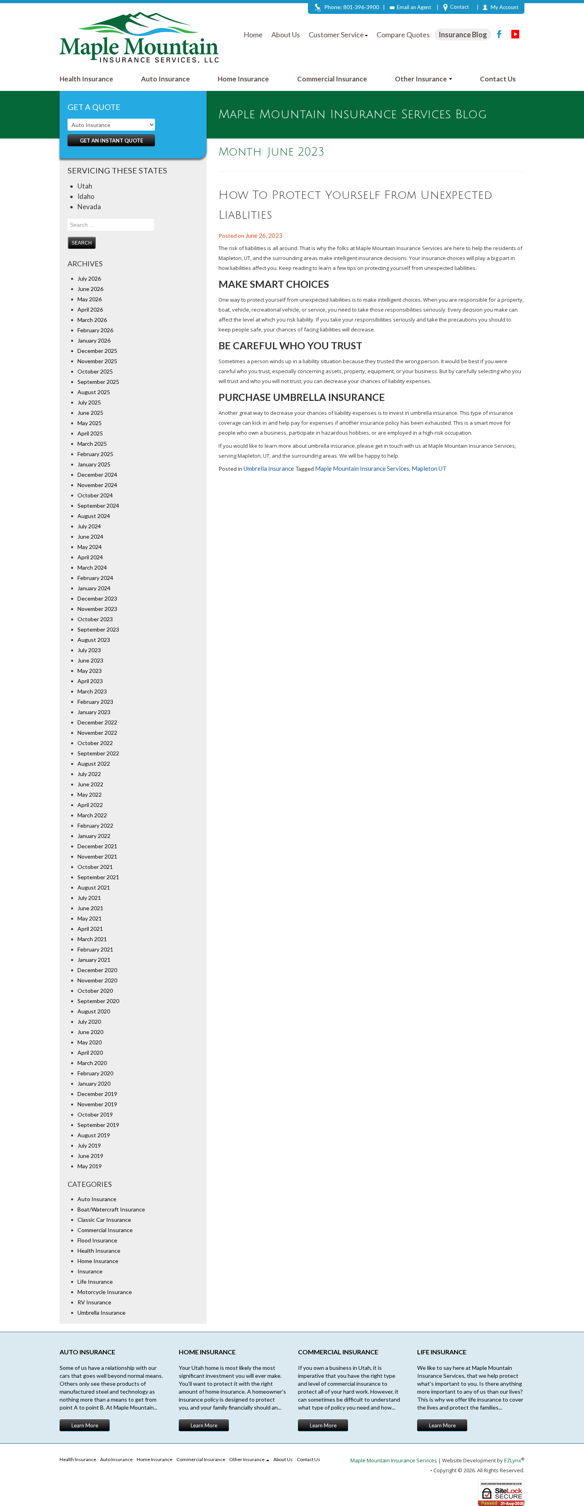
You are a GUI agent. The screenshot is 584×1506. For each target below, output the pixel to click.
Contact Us (498, 79)
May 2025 (89, 423)
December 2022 (97, 722)
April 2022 (90, 804)
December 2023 (97, 598)
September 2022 (98, 753)
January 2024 (93, 588)
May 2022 (89, 794)
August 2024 (93, 515)
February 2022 (95, 825)
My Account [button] (504, 7)
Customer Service (336, 34)
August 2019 (93, 1135)
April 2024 (90, 557)
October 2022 (95, 743)
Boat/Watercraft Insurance (111, 1209)
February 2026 (95, 330)
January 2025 (93, 464)
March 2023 (92, 691)
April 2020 (90, 1052)
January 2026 (93, 340)
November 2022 (97, 732)
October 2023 (95, 619)
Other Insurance (421, 79)
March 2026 (92, 319)
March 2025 (92, 443)
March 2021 (92, 939)
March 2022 (92, 815)
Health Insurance (86, 79)
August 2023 (93, 639)
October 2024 (95, 495)
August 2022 (93, 763)
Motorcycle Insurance (104, 1291)
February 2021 (95, 949)
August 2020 (93, 1011)
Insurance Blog (463, 34)
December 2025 (97, 350)
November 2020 (97, 980)
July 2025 (89, 402)
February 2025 (95, 454)
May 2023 (89, 670)
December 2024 (97, 474)
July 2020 (89, 1021)
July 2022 (89, 773)
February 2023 (95, 701)
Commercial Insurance (332, 79)
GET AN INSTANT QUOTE (111, 140)
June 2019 (90, 1155)
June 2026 (90, 288)
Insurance (89, 1271)
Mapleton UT (429, 468)
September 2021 (98, 877)
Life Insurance (95, 1281)
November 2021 (97, 856)
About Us (285, 34)
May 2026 (89, 299)
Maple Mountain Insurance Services (362, 468)
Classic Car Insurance (104, 1219)
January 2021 (93, 959)
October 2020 (95, 990)
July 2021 (89, 897)
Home (253, 34)
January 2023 (93, 712)
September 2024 (98, 505)
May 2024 (89, 546)
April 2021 (90, 928)
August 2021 (93, 887)
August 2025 (93, 392)
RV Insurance (94, 1302)
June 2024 (90, 536)
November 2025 (97, 361)
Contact (459, 7)
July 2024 (89, 526)
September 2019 (98, 1124)
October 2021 (95, 866)
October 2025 (95, 371)
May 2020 (89, 1042)
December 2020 (97, 970)
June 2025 (90, 412)
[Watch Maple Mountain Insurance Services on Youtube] (515, 34)
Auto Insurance (165, 79)
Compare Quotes (403, 34)
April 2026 (90, 309)
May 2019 (89, 1166)
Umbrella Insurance (101, 1312)
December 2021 (97, 846)
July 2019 (89, 1145)
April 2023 (90, 681)
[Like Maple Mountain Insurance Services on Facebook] (499, 34)
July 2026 (89, 278)
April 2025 (90, 433)
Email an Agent (414, 7)
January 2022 (93, 835)
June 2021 (90, 908)
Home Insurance (243, 79)
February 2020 (95, 1073)
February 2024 (95, 577)
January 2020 (93, 1083)
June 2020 (90, 1031)
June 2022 (90, 784)
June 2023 (90, 660)
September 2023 (98, 629)
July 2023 (89, 650)
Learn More (85, 1425)
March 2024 (92, 567)
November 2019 (97, 1104)
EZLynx (512, 1460)
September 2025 (98, 381)
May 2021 (89, 918)
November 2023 (97, 608)
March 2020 (92, 1062)
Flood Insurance (97, 1240)
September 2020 (98, 1001)
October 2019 (95, 1114)
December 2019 (97, 1093)
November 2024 (97, 484)
